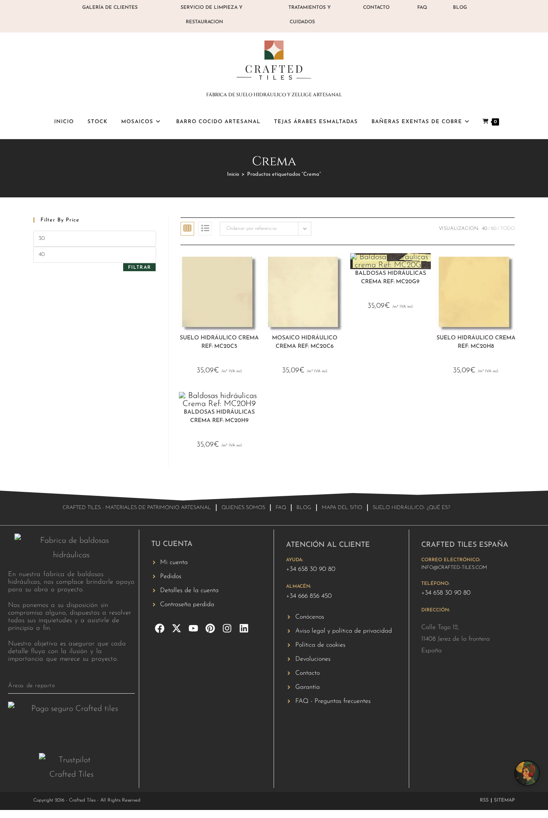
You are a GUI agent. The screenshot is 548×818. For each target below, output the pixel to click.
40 (484, 228)
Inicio (233, 174)
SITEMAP (504, 800)
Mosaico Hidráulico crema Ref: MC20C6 (304, 342)
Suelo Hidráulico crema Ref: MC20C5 (219, 342)
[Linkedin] (243, 628)
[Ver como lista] (205, 228)
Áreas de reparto (31, 686)
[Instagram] (227, 628)
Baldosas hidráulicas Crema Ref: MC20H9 (219, 416)
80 (493, 228)
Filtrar (139, 267)
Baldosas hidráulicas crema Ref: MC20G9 (390, 277)
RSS (484, 800)
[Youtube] (193, 628)
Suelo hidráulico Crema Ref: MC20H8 (476, 342)
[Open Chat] (527, 773)
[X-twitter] (176, 628)
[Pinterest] (210, 628)
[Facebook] (159, 628)
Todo (507, 228)
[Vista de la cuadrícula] (187, 228)
